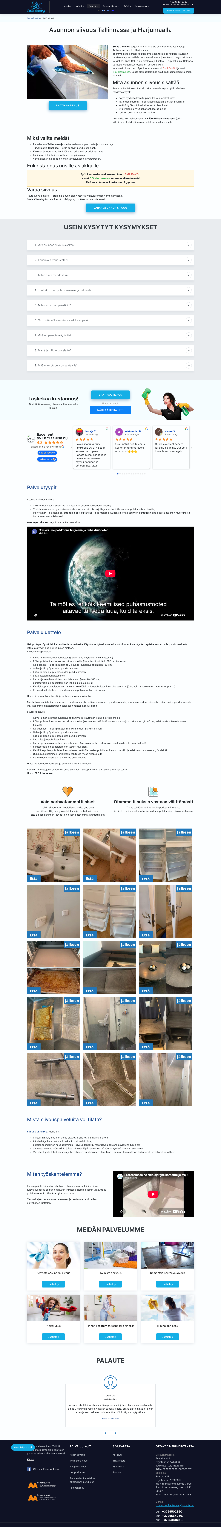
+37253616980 (178, 1)
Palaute (117, 1472)
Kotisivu (67, 6)
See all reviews (47, 452)
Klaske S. (170, 431)
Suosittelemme (142, 6)
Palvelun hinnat (110, 6)
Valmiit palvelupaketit (179, 10)
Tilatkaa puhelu (110, 403)
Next (114, 1433)
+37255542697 (173, 1516)
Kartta (30, 1459)
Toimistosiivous (78, 1460)
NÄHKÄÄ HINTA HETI (110, 410)
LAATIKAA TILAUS (67, 105)
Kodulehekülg (33, 18)
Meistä (78, 6)
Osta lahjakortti (23, 1447)
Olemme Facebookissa (46, 1469)
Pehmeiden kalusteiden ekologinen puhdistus (83, 1480)
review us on (45, 459)
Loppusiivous (77, 1472)
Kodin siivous (77, 1454)
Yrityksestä (119, 1460)
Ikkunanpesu (77, 1487)
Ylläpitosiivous (78, 1466)
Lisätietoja (53, 1284)
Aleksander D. (133, 431)
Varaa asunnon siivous (110, 207)
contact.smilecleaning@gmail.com (178, 4)
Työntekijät (119, 1466)
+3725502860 (172, 1511)
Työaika (127, 6)
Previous (106, 1433)
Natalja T (90, 431)
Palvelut (92, 6)
